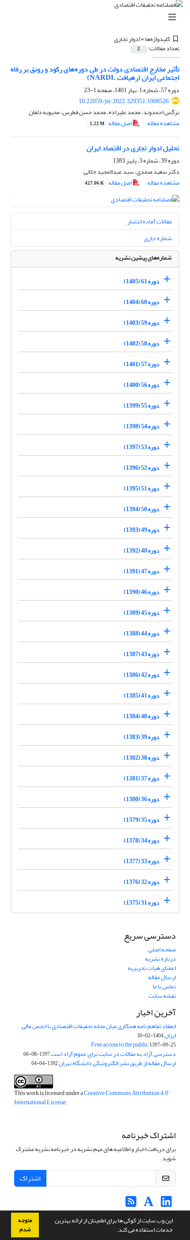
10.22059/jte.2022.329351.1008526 (124, 101)
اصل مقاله (111, 123)
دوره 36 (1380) (142, 799)
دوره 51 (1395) (142, 488)
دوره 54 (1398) (142, 426)
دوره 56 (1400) (142, 385)
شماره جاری (158, 238)
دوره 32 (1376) (142, 882)
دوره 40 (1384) (142, 716)
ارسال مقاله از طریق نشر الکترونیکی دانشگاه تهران (117, 1063)
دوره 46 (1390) (142, 592)
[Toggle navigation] (97, 17)
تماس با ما (164, 986)
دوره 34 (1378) (142, 840)
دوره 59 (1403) (142, 323)
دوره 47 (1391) (142, 571)
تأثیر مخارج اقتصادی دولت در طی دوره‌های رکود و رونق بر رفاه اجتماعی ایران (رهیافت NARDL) (95, 73)
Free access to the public (119, 1045)
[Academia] (148, 1204)
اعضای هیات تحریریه (152, 968)
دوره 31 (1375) (142, 903)
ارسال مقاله (162, 977)
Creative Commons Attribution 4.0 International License (91, 1097)
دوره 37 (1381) (142, 778)
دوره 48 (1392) (142, 551)
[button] (114, 1230)
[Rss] (131, 1204)
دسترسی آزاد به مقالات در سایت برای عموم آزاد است (113, 1054)
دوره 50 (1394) (142, 509)
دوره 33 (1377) (142, 861)
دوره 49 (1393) (142, 530)
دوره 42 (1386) (142, 675)
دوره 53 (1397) (142, 447)
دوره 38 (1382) (142, 758)
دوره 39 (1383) (142, 737)
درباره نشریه (160, 959)
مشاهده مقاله (163, 123)
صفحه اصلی (162, 949)
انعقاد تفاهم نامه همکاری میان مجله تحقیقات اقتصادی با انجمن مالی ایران (99, 1030)
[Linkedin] (166, 1204)
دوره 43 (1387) (142, 654)
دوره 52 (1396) (142, 468)
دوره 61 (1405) (142, 281)
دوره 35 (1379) (142, 820)
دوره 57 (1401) (142, 364)
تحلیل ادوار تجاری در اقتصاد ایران (133, 148)
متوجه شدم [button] (25, 1225)
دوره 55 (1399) (142, 406)
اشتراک (30, 1178)
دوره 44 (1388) (142, 633)
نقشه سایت (162, 996)
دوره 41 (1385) (142, 696)
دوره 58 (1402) (142, 343)
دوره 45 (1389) (142, 613)
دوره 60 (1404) (142, 302)
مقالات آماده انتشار (149, 221)
